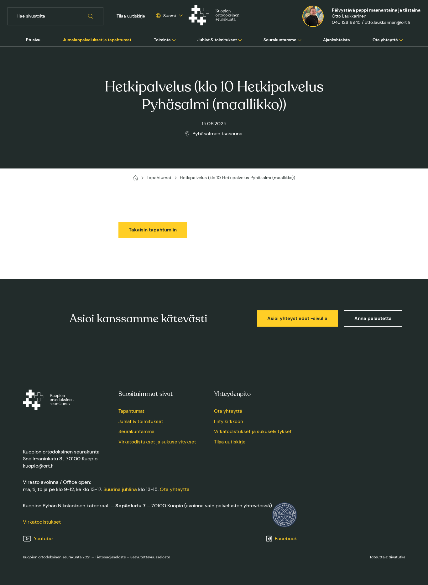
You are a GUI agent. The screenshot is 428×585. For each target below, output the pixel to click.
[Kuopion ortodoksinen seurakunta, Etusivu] (214, 16)
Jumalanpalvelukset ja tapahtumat (97, 40)
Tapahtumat (131, 411)
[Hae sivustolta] (90, 16)
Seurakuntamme (280, 40)
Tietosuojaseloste (110, 557)
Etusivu (33, 40)
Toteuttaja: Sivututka (387, 557)
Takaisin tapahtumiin (153, 230)
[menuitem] (33, 40)
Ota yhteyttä (385, 40)
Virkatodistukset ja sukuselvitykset (157, 442)
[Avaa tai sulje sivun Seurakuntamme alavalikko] (299, 39)
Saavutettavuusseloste (150, 557)
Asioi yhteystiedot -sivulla (297, 318)
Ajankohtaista (336, 40)
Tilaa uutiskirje (131, 16)
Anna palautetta (373, 318)
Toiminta (162, 40)
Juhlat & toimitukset (217, 40)
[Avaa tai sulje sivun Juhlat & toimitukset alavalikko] (240, 39)
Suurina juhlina (120, 489)
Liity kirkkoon (228, 421)
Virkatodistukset (42, 522)
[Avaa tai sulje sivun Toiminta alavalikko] (174, 39)
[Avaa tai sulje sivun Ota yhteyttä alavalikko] (401, 39)
